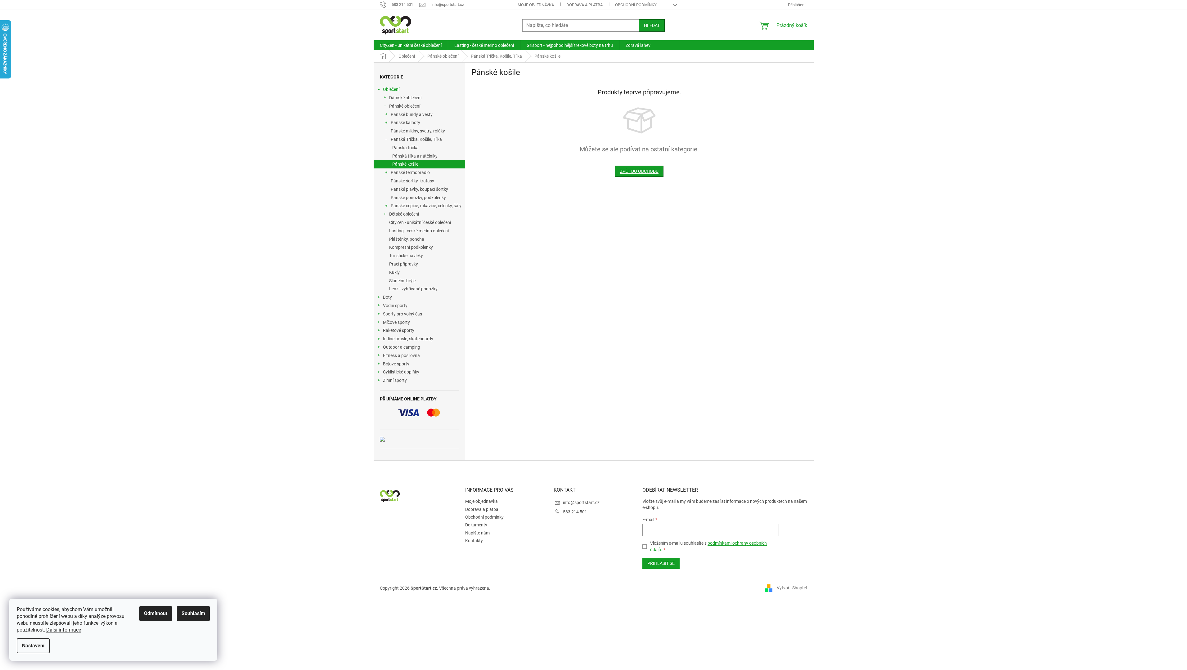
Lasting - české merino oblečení (419, 230)
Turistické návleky (406, 255)
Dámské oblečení (405, 97)
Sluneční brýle (402, 280)
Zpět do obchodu (639, 171)
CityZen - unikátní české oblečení (420, 222)
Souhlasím (193, 613)
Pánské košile (405, 164)
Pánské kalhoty (405, 122)
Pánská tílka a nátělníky (415, 156)
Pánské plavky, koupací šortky (419, 189)
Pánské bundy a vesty (412, 114)
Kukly (394, 272)
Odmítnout (155, 613)
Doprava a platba (584, 4)
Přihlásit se (661, 563)
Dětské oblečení (404, 214)
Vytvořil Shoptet (792, 587)
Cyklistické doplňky (401, 371)
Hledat (652, 25)
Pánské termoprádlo (410, 172)
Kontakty (474, 540)
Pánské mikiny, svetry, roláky (418, 130)
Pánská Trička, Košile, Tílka (416, 139)
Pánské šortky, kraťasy (412, 180)
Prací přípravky (403, 263)
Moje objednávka (536, 4)
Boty (387, 297)
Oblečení (391, 89)
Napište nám (477, 532)
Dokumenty (476, 524)
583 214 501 (575, 511)
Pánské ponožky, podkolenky (418, 197)
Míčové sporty (396, 322)
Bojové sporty (396, 363)
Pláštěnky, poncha (406, 239)
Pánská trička (405, 147)
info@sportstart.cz (581, 502)
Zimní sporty (395, 380)
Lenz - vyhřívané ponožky (413, 288)
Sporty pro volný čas (402, 313)
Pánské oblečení (404, 106)
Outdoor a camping (401, 347)
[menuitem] (411, 45)
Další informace (63, 630)
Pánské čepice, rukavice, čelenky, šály (426, 205)
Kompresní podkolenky (411, 247)
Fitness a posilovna (401, 355)
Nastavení (33, 646)
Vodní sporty (395, 305)
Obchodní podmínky (636, 4)
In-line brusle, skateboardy (408, 338)
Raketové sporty (398, 330)
